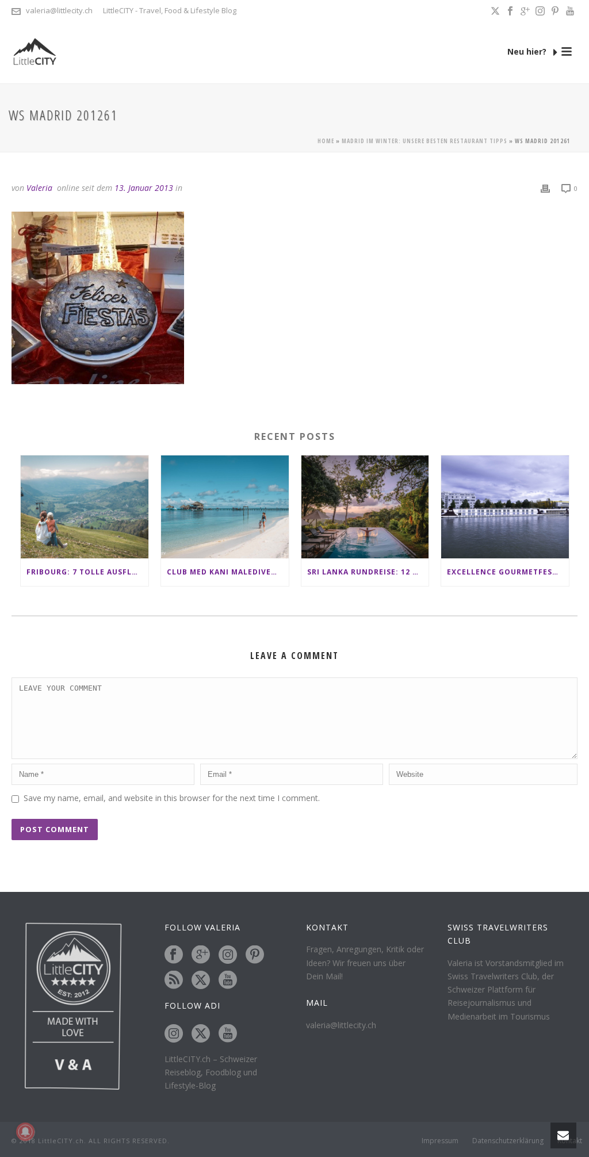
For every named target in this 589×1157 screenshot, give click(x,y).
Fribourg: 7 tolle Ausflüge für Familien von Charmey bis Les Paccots (87, 572)
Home (326, 141)
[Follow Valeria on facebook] (174, 955)
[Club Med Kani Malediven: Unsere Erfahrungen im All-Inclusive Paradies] (225, 506)
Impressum (440, 1140)
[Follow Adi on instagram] (174, 1034)
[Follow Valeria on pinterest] (255, 955)
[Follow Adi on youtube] (228, 1034)
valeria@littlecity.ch (59, 10)
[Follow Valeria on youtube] (228, 980)
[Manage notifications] (25, 1131)
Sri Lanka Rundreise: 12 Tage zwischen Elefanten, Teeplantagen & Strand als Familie (368, 572)
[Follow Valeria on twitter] (201, 980)
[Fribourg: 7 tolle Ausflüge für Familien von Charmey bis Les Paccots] (84, 506)
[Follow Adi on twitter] (201, 1034)
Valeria (39, 187)
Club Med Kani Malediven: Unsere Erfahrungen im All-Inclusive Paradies (228, 572)
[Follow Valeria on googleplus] (201, 955)
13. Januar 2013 (143, 187)
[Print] (545, 187)
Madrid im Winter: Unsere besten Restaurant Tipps (424, 141)
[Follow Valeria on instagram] (228, 955)
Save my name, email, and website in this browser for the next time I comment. (172, 797)
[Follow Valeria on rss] (174, 980)
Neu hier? (528, 51)
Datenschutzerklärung (508, 1140)
